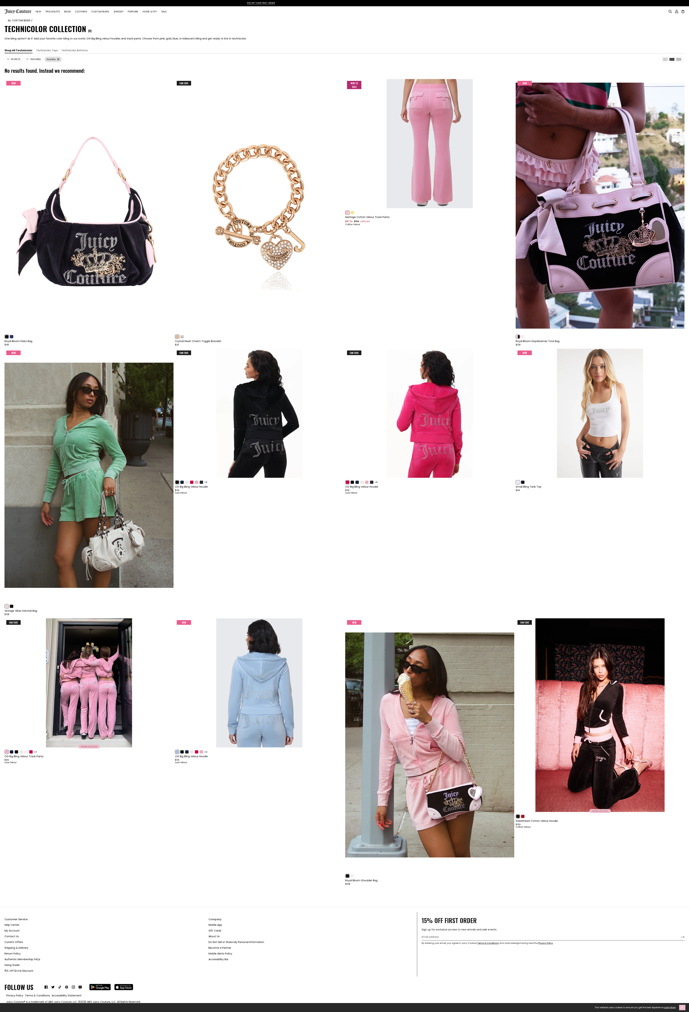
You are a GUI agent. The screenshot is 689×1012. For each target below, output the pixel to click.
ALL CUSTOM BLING (19, 20)
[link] (46, 987)
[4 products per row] (672, 59)
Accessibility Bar (218, 959)
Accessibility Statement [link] (66, 995)
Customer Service (16, 919)
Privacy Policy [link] (14, 995)
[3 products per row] (665, 59)
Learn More (670, 1007)
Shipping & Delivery (16, 948)
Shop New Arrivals (366, 2)
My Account (12, 930)
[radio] (7, 337)
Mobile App (215, 925)
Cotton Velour (352, 224)
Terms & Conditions (488, 943)
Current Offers (13, 942)
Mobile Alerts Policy (220, 953)
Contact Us (11, 936)
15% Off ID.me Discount (18, 971)
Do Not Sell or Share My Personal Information (236, 942)
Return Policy (12, 953)
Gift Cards (214, 930)
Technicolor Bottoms (74, 50)
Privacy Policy (545, 943)
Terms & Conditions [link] (37, 995)
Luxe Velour (181, 493)
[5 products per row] (678, 59)
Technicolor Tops (47, 50)
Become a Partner (219, 948)
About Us (214, 936)
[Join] (680, 937)
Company (214, 919)
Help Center (11, 925)
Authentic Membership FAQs (22, 959)
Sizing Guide (12, 965)
